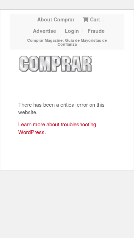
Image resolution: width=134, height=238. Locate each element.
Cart (94, 19)
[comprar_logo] (57, 63)
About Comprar (55, 19)
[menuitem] (56, 19)
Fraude (96, 30)
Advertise (44, 30)
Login (72, 30)
